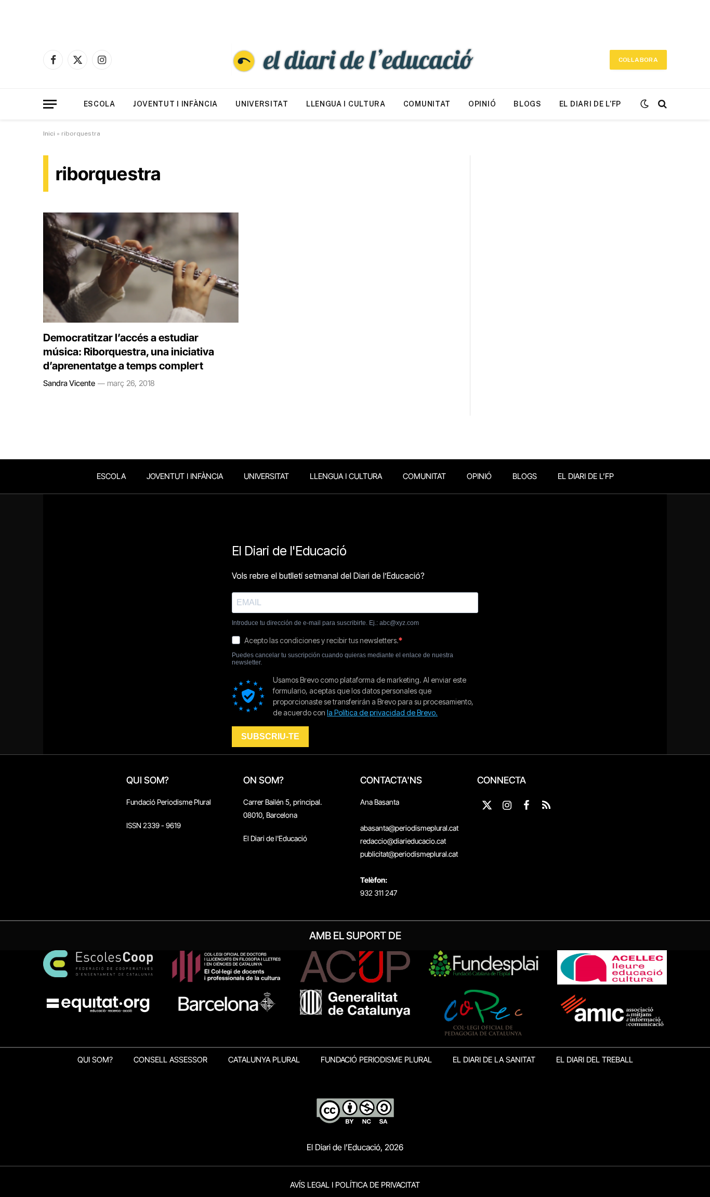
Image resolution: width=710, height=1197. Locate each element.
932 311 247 (378, 892)
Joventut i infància (175, 104)
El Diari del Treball (594, 1060)
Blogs (528, 104)
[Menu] (50, 104)
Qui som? (95, 1060)
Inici (49, 133)
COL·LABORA (638, 59)
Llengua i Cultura (346, 104)
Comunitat (427, 104)
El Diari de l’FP (590, 104)
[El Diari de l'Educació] (355, 59)
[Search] (661, 104)
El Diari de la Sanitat (494, 1060)
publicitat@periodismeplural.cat (409, 853)
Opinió (482, 104)
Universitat (261, 104)
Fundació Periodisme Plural (168, 801)
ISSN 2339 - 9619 (153, 825)
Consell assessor (170, 1060)
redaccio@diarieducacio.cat (403, 840)
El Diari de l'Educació (275, 838)
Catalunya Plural (264, 1060)
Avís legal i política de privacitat (355, 1185)
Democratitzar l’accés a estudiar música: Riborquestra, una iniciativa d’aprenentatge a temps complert (128, 351)
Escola (99, 104)
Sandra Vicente (69, 383)
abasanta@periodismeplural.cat (409, 827)
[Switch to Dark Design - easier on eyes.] (644, 104)
